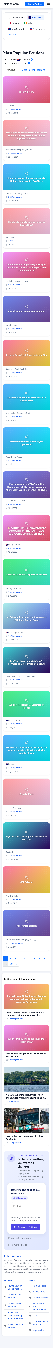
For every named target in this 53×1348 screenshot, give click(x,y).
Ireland (31, 23)
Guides (8, 1280)
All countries (18, 17)
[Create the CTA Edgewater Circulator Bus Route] (26, 1127)
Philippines (39, 29)
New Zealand (18, 29)
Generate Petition (27, 1227)
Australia (37, 17)
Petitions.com (10, 3)
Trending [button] (10, 69)
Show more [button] (12, 34)
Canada (15, 23)
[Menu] (48, 4)
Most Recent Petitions (33, 69)
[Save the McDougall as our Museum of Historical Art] (26, 1044)
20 (11, 963)
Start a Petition (35, 4)
